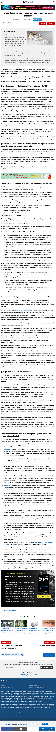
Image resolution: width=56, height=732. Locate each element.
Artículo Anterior (6, 642)
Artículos (3, 685)
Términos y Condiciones (34, 685)
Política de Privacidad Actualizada (36, 687)
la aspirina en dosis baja (24, 310)
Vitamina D (6, 485)
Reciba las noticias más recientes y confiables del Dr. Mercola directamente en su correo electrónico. (28, 664)
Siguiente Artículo (49, 642)
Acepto (44, 723)
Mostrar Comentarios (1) (14, 655)
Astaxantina (6, 449)
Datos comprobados (38, 19)
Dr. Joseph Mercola (26, 19)
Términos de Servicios (22, 724)
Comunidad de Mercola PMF (7, 687)
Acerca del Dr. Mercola (6, 684)
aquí (28, 704)
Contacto (31, 684)
